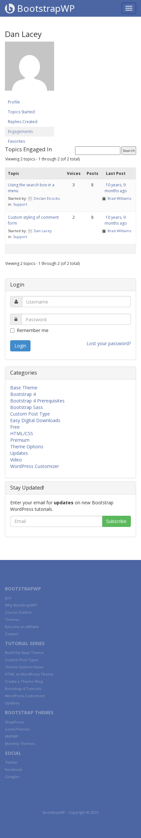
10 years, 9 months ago (116, 188)
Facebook (13, 769)
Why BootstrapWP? (21, 605)
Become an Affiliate (22, 626)
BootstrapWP (45, 8)
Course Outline (18, 612)
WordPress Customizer (34, 466)
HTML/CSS (21, 433)
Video (16, 459)
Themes (12, 619)
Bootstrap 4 (23, 394)
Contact (11, 633)
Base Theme (23, 387)
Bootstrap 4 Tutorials (23, 688)
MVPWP (11, 736)
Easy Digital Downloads (35, 420)
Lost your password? (109, 343)
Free (15, 427)
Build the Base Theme (24, 652)
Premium (20, 440)
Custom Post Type (30, 414)
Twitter (11, 762)
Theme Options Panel (24, 666)
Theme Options (26, 446)
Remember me (33, 330)
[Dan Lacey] (29, 69)
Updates (19, 453)
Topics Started (21, 112)
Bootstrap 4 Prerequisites (37, 401)
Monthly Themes (20, 743)
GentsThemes (17, 729)
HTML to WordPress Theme (29, 674)
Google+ (12, 776)
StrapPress (14, 721)
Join (8, 597)
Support (20, 204)
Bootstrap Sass (26, 407)
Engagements (20, 131)
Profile (14, 102)
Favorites (16, 141)
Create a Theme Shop (24, 681)
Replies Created (22, 121)
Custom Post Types (21, 659)
